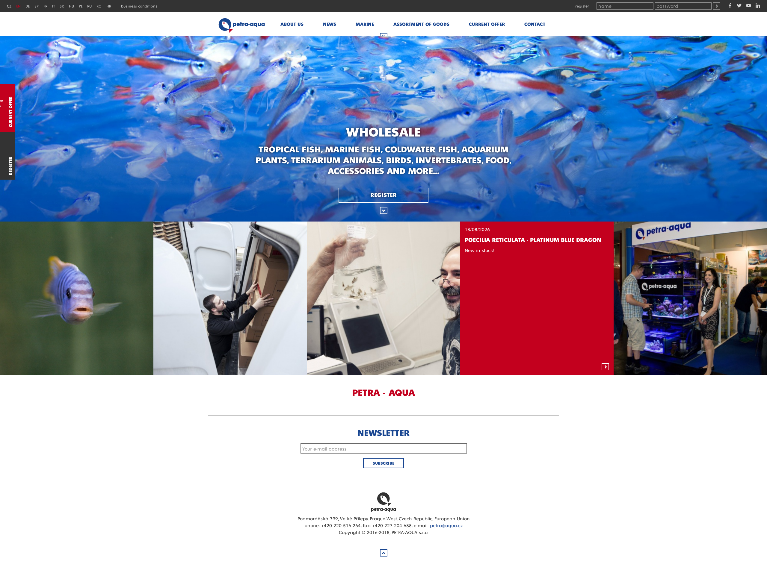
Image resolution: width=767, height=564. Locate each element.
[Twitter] (739, 6)
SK (62, 6)
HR (108, 6)
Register (582, 6)
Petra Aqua (383, 501)
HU (71, 6)
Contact (534, 24)
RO (99, 6)
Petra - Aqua (241, 24)
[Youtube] (748, 6)
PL (80, 6)
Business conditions (139, 6)
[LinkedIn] (758, 6)
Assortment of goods (421, 24)
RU (89, 6)
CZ (9, 6)
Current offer (487, 24)
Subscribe (383, 463)
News (329, 24)
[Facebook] (730, 6)
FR (45, 6)
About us (292, 24)
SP (36, 6)
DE (27, 6)
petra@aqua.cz (446, 525)
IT (53, 6)
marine (365, 24)
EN (18, 6)
